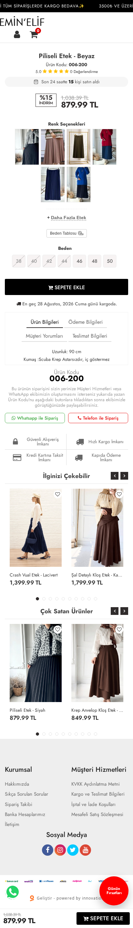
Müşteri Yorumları (44, 336)
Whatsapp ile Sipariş (37, 418)
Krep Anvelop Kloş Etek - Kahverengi (97, 710)
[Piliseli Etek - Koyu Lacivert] (78, 185)
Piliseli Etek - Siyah (27, 710)
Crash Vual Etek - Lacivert (33, 575)
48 (94, 261)
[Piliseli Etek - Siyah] (27, 147)
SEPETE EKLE (69, 287)
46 (79, 261)
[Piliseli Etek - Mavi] (104, 147)
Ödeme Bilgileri (85, 322)
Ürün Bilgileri (45, 322)
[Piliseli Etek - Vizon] (53, 147)
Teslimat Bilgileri (90, 336)
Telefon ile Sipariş (100, 418)
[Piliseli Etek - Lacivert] (53, 185)
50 (110, 261)
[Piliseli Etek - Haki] (78, 147)
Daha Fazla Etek (68, 217)
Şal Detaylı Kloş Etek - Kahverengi (97, 575)
